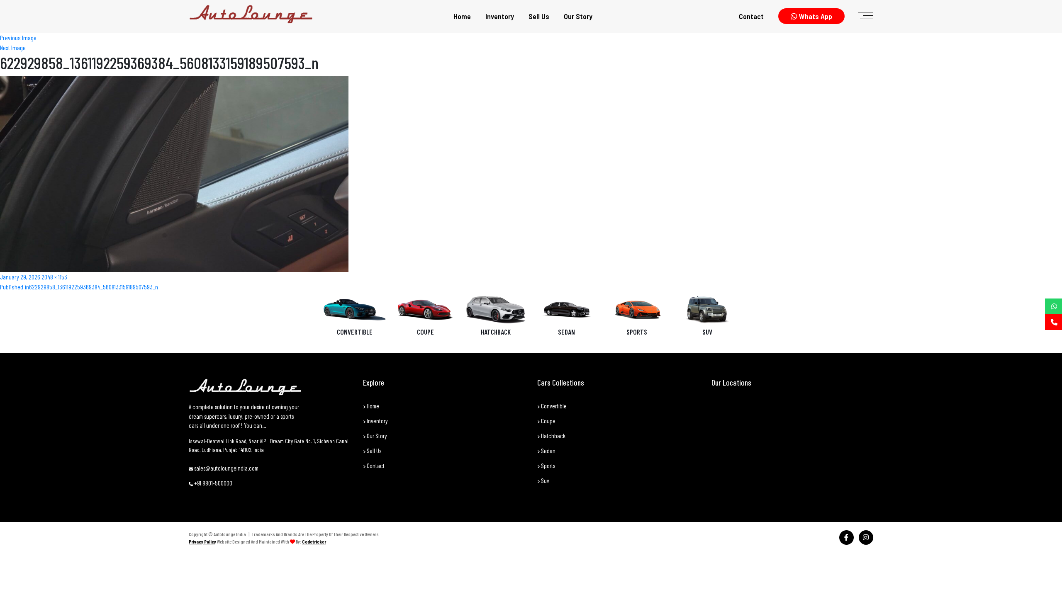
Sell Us (539, 16)
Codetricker (314, 541)
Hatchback (496, 332)
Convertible (355, 332)
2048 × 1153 (54, 277)
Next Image (13, 47)
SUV (707, 332)
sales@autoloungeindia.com (225, 468)
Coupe (425, 332)
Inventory (499, 16)
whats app (814, 16)
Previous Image (18, 37)
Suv (544, 480)
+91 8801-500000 (212, 483)
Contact (751, 16)
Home (462, 16)
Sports (636, 332)
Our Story (578, 16)
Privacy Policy (202, 541)
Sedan (566, 332)
